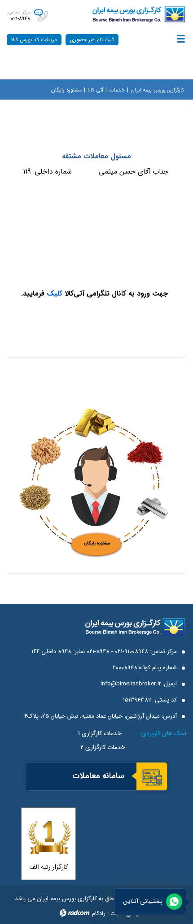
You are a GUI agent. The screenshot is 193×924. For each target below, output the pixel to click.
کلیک (53, 293)
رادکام (98, 913)
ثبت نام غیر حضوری (92, 39)
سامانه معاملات (98, 776)
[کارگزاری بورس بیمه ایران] (126, 14)
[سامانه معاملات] (151, 777)
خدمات (117, 90)
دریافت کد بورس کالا (34, 39)
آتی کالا (95, 90)
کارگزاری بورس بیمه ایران (157, 90)
